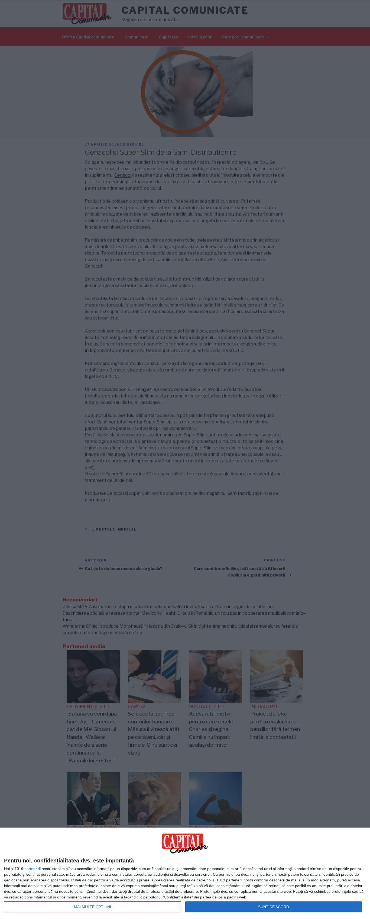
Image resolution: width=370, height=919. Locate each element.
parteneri (32, 869)
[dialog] (185, 873)
